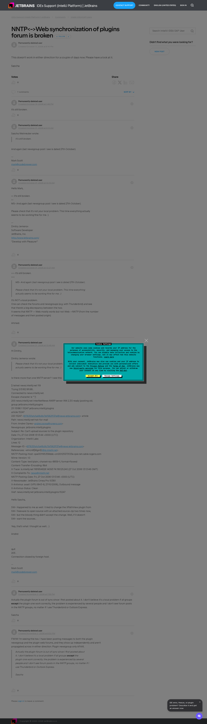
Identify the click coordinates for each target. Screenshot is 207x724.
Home (21, 5)
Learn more (109, 357)
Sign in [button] (183, 5)
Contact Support (124, 5)
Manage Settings (111, 376)
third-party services (83, 368)
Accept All (93, 376)
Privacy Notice (97, 366)
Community (144, 5)
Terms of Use (119, 366)
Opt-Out (123, 370)
